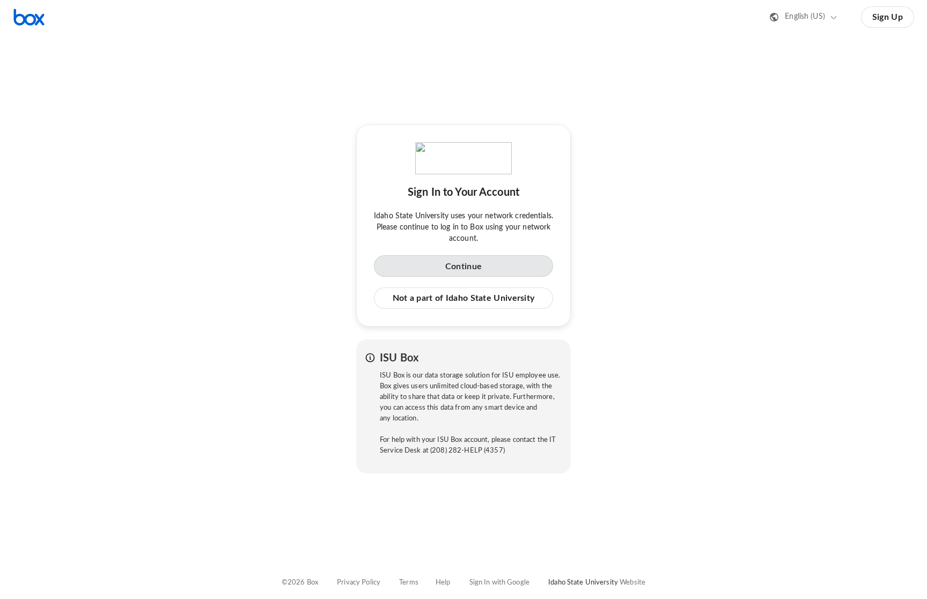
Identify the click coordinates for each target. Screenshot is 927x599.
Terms (408, 582)
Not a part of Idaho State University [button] (464, 298)
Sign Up (887, 17)
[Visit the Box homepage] (29, 17)
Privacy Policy (358, 582)
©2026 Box (300, 582)
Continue (463, 266)
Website (632, 582)
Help (443, 582)
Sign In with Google (499, 582)
